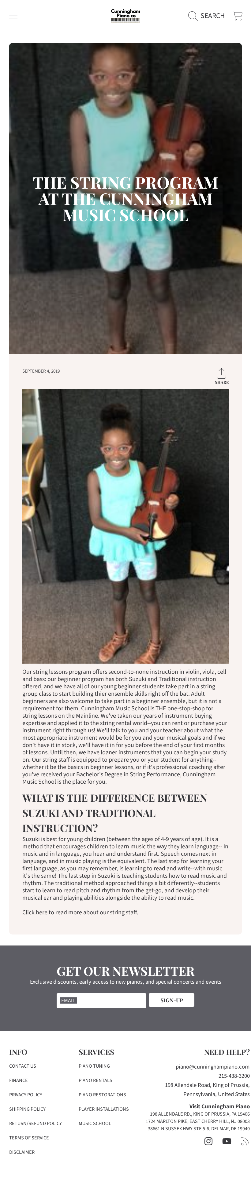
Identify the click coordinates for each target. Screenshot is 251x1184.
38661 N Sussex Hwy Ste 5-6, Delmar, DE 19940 (199, 1128)
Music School (95, 1123)
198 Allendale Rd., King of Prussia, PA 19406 (200, 1114)
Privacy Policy (25, 1094)
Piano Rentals (95, 1080)
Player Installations (104, 1109)
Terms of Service (29, 1138)
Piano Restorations (102, 1094)
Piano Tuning (94, 1066)
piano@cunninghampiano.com (213, 1067)
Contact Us (22, 1066)
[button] (13, 16)
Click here (34, 912)
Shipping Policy (27, 1109)
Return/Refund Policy (35, 1123)
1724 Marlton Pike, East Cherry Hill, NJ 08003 (198, 1121)
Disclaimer (22, 1152)
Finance (18, 1080)
